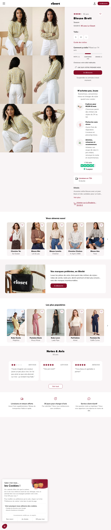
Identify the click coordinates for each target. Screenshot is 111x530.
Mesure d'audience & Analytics (15, 510)
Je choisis (25, 519)
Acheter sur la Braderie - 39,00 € (86, 203)
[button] (4, 526)
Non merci (9, 519)
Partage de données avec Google (16, 508)
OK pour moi (40, 519)
